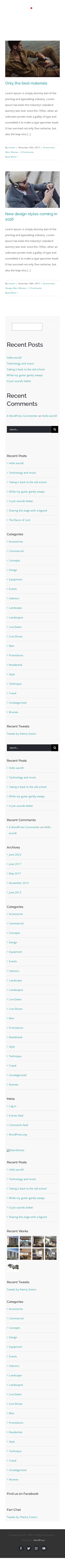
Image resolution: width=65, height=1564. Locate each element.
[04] (13, 1245)
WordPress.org (18, 1138)
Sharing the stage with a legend (28, 514)
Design (8, 291)
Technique (15, 687)
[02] (26, 1258)
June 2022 (15, 858)
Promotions (16, 659)
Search (38, 325)
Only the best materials (26, 86)
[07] (51, 1245)
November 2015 (19, 886)
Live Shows (16, 640)
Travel (12, 696)
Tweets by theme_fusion (21, 737)
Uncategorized (17, 706)
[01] (13, 1258)
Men (7, 155)
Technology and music (20, 367)
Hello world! (14, 361)
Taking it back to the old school (26, 373)
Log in (12, 1109)
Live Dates (15, 630)
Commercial (16, 554)
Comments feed (18, 1128)
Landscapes (16, 621)
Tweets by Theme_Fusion (22, 1520)
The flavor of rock (19, 523)
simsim (11, 151)
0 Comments (27, 155)
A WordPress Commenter (22, 419)
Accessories (49, 151)
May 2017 (15, 877)
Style (12, 678)
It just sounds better (19, 384)
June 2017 (15, 867)
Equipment (15, 583)
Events (13, 592)
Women (14, 155)
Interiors (14, 602)
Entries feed (16, 1119)
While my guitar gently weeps (25, 378)
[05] (26, 1245)
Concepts (14, 564)
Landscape (15, 611)
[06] (38, 1245)
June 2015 (15, 896)
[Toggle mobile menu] (58, 23)
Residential (15, 668)
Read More (10, 160)
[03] (38, 1258)
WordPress (39, 1543)
